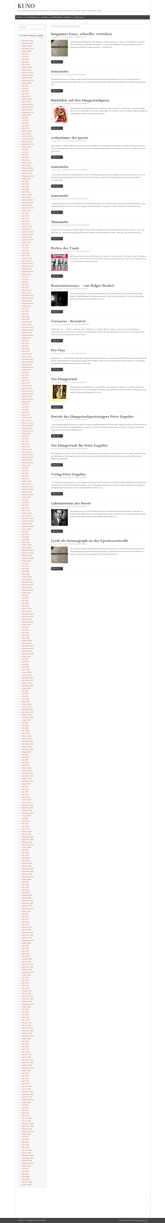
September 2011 (28, 463)
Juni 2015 (25, 343)
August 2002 (26, 752)
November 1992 (27, 1062)
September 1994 (28, 1004)
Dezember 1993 (27, 1028)
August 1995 (26, 975)
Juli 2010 (25, 500)
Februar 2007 (27, 608)
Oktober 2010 (27, 492)
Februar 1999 (27, 863)
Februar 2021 (27, 163)
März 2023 (26, 96)
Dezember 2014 (27, 359)
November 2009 (27, 521)
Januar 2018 (26, 261)
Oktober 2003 (27, 715)
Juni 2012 (25, 439)
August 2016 (26, 306)
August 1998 (26, 879)
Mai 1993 (25, 1047)
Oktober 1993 (27, 1033)
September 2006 (28, 622)
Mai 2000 (25, 824)
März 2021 (26, 160)
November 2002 (27, 744)
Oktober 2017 (27, 269)
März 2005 (26, 670)
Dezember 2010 (27, 486)
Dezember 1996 (27, 932)
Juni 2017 (25, 279)
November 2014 (27, 362)
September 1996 (28, 940)
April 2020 (25, 189)
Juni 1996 (25, 948)
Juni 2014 (25, 375)
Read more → (57, 62)
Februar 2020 (27, 194)
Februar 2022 (27, 131)
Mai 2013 (25, 410)
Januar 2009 (26, 547)
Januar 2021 (26, 165)
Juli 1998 (25, 882)
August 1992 (26, 1070)
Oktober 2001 (27, 778)
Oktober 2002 (27, 747)
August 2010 (26, 497)
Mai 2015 (25, 346)
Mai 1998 (25, 887)
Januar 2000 (26, 834)
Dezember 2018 (27, 232)
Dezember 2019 (27, 200)
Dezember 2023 (27, 72)
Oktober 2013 (27, 396)
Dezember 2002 (27, 741)
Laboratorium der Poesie (71, 503)
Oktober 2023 (27, 78)
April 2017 (25, 285)
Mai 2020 (25, 187)
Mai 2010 (25, 505)
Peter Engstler (57, 74)
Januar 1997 (26, 930)
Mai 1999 (25, 855)
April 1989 (25, 1176)
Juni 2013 (25, 407)
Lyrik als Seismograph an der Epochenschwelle (89, 541)
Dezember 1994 (27, 996)
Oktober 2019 (27, 205)
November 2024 (27, 43)
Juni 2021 (25, 152)
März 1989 (26, 1179)
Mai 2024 (25, 59)
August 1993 (26, 1039)
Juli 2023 (25, 86)
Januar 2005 (26, 675)
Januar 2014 (26, 388)
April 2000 (25, 826)
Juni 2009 (25, 534)
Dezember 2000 (27, 805)
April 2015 (25, 348)
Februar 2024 (27, 67)
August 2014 (26, 370)
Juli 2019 (25, 213)
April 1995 (25, 985)
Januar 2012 (26, 452)
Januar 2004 (26, 707)
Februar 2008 (27, 577)
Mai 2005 (25, 664)
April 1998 (25, 890)
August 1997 (26, 911)
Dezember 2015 (27, 327)
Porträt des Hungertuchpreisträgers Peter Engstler (92, 417)
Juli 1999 (25, 850)
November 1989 (27, 1158)
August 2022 (26, 115)
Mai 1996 (25, 951)
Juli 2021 (25, 149)
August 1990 (26, 1134)
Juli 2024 (25, 54)
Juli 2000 (25, 818)
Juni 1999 (25, 853)
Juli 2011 (25, 468)
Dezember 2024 (27, 41)
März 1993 (26, 1052)
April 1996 (25, 954)
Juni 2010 (25, 502)
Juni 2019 (25, 216)
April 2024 (25, 62)
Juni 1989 (25, 1171)
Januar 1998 (26, 898)
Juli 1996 (25, 946)
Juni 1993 (25, 1044)
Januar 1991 (26, 1121)
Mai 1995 (25, 983)
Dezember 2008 (27, 550)
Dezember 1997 (27, 900)
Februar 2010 (27, 513)
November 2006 (27, 616)
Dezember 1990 (27, 1123)
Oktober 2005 (27, 651)
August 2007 (26, 593)
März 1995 (26, 988)
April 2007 (25, 603)
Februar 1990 (27, 1150)
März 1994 (26, 1020)
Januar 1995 (26, 993)
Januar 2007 (26, 611)
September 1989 (28, 1163)
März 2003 (26, 733)
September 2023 (28, 80)
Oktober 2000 (27, 810)
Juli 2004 (25, 691)
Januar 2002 (26, 770)
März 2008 (26, 574)
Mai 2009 (25, 537)
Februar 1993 (27, 1054)
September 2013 (28, 399)
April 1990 (25, 1145)
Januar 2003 (26, 739)
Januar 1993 (26, 1057)
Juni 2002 (25, 757)
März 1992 (26, 1084)
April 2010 (25, 508)
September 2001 (28, 781)
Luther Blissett (57, 37)
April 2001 (25, 794)
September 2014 (28, 367)
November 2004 (27, 680)
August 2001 (26, 784)
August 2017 (26, 274)
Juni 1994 (25, 1012)
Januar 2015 (26, 356)
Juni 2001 (25, 789)
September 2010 (28, 494)
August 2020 (26, 179)
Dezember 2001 (27, 773)
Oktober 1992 (27, 1065)
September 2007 (28, 590)
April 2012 (25, 444)
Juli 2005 (25, 659)
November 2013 (27, 394)
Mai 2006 (25, 632)
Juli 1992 (25, 1073)
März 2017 (26, 287)
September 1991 (28, 1100)
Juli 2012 (25, 436)
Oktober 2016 (27, 301)
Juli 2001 (25, 786)
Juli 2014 (25, 372)
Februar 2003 (27, 736)
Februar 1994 (27, 1023)
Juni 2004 (25, 693)
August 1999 (26, 847)
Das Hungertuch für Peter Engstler (79, 445)
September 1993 (28, 1036)
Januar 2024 (26, 70)
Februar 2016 (27, 322)
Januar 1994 (26, 1025)
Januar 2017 (26, 293)
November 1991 (27, 1094)
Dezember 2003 (27, 709)
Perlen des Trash (65, 248)
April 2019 (25, 221)
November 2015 (27, 330)
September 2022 (28, 112)
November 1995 (27, 967)
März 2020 (26, 192)
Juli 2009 (25, 532)
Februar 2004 (27, 704)
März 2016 (26, 319)
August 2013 (26, 402)
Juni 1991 (25, 1108)
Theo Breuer (56, 477)
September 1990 (28, 1131)
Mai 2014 (25, 378)
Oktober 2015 (27, 332)
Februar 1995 (27, 991)
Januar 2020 (26, 197)
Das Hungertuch (32, 17)
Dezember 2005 (27, 646)
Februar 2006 (27, 640)
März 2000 (26, 829)
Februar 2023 (27, 99)
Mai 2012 (25, 441)
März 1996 (26, 956)
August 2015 (26, 338)
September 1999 (28, 845)
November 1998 (27, 871)
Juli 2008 (25, 563)
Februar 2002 (27, 768)
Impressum (79, 17)
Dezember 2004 (27, 678)
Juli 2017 (25, 277)
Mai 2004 (25, 696)
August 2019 (26, 210)
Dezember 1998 (27, 869)
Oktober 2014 (27, 364)
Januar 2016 (26, 325)
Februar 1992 (27, 1086)
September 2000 (28, 813)
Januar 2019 (26, 229)
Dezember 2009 (27, 518)
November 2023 (27, 75)
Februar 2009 (27, 545)
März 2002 (26, 765)
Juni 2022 (25, 120)
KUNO (26, 6)
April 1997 (25, 922)
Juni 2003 (25, 725)
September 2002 (28, 749)
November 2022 (27, 107)
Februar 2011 (27, 481)
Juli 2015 (25, 340)
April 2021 (25, 157)
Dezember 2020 (27, 168)
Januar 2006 (26, 643)
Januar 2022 (26, 133)
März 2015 (26, 351)
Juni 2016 (25, 311)
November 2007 (27, 585)
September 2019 (28, 208)
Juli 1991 (25, 1105)
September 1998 (28, 877)
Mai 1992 (25, 1078)
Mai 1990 (25, 1142)
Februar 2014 (27, 386)
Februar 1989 (27, 1182)
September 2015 (28, 335)
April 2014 (25, 380)
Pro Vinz (58, 350)
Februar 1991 (27, 1118)
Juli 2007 (25, 595)
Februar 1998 (27, 895)
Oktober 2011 (27, 460)
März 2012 (26, 447)
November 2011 (27, 457)
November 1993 (27, 1031)
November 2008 (27, 553)
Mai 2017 (25, 282)
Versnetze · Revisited (68, 321)
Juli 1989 (25, 1169)
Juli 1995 (25, 977)
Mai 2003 (25, 728)
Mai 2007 (25, 601)
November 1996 (27, 935)
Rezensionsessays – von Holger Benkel (82, 286)
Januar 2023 (26, 102)
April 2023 (25, 94)
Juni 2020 (25, 184)
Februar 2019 (27, 226)
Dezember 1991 (27, 1092)
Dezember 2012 (27, 423)
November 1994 (27, 999)
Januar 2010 (26, 516)
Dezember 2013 (27, 391)
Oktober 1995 (27, 969)
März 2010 (26, 510)
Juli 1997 (25, 914)
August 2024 (26, 51)
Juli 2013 (25, 404)
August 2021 (26, 147)
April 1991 (25, 1113)
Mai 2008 (25, 569)
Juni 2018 (25, 248)
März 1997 (26, 924)
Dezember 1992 (27, 1060)
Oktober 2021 (27, 141)
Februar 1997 (27, 927)
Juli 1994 (25, 1009)
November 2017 (27, 266)
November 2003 (27, 712)
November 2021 (27, 139)
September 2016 (28, 303)
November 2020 (27, 171)
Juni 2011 (25, 471)
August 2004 (26, 688)
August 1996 (26, 943)
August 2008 (26, 561)
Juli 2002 (25, 755)
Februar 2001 (27, 800)
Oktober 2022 (27, 110)
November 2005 (27, 648)
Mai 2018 (25, 250)
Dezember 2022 (27, 104)
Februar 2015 (27, 354)
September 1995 (28, 972)
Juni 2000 (25, 821)
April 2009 (25, 539)
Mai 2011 (25, 473)
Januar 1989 (26, 1184)
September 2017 (28, 271)
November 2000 (27, 808)
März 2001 (26, 797)
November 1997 (27, 903)
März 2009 (26, 542)
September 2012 (28, 431)
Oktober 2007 (27, 587)
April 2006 (25, 635)
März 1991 (26, 1115)
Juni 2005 (25, 662)
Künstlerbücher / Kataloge (61, 17)
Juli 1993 (25, 1041)
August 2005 (26, 656)
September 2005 (28, 654)
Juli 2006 (25, 627)
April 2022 (25, 126)
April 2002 (25, 763)
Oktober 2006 (27, 619)
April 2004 (25, 699)
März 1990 (26, 1147)
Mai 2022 (25, 123)
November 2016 (27, 298)
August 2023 (26, 83)
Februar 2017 (27, 290)
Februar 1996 (27, 959)
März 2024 (26, 64)
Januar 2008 (26, 579)
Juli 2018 (25, 245)
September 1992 (28, 1068)
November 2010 (27, 489)
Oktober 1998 (27, 874)
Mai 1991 (25, 1110)
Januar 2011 (26, 484)
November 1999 (27, 839)
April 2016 (25, 317)
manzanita (59, 71)
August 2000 (26, 816)
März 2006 (26, 638)
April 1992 (25, 1081)
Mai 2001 (25, 792)
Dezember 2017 (27, 263)
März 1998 (26, 892)
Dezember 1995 (27, 964)
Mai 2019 (25, 218)
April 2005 (25, 667)
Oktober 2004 (27, 683)
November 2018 (27, 234)
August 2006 (26, 624)
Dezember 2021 (27, 136)
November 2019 (27, 202)
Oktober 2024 (27, 46)
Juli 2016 (25, 309)
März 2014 (26, 383)
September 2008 (28, 558)
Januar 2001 (26, 802)
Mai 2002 (25, 760)
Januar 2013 (26, 420)
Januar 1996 (26, 962)
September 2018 (28, 240)
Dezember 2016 (27, 295)
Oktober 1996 (27, 938)
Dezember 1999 (27, 837)
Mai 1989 (25, 1174)
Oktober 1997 (27, 906)
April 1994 (25, 1017)
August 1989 (26, 1166)
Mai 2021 (25, 155)
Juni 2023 (25, 88)
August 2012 (26, 433)
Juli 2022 (25, 118)
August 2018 (26, 242)
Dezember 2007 (27, 582)
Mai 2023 (25, 91)
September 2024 (28, 49)
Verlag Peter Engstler (68, 474)
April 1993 (25, 1049)
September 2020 (28, 176)
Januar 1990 (26, 1153)
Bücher (19, 17)
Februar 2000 (27, 831)
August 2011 (26, 465)
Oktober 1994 (27, 1001)
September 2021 (28, 144)
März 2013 (26, 415)
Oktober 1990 (27, 1129)
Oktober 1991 (27, 1097)
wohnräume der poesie (69, 138)
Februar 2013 (27, 417)
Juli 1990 (25, 1137)
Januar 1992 (26, 1089)
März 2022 (26, 128)
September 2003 (28, 717)
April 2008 (25, 571)
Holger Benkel (57, 141)
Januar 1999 (26, 866)
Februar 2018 (27, 258)
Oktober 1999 (27, 842)
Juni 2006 (25, 630)
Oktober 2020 (27, 173)
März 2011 (26, 478)
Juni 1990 (25, 1139)
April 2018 (25, 253)
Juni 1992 (25, 1076)
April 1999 (25, 858)
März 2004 (26, 701)
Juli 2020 (25, 181)
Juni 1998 (25, 885)
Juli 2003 (25, 723)
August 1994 (26, 1007)
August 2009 (26, 529)
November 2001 (27, 776)
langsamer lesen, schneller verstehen (81, 34)
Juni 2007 (25, 598)
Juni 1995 (25, 980)
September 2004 (28, 686)
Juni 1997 (25, 916)
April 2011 (25, 476)
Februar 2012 (27, 449)
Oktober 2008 (27, 555)
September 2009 (28, 526)
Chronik (44, 17)
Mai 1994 (25, 1015)
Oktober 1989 (27, 1161)
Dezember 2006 (27, 614)
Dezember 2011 (27, 455)
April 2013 (25, 412)
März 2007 (26, 606)
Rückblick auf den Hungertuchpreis (80, 100)
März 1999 (26, 861)
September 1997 (28, 908)
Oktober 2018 (27, 237)
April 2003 (25, 731)
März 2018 (26, 255)
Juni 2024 (25, 56)
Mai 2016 (25, 314)
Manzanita (59, 222)
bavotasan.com (142, 1220)
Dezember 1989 (27, 1155)
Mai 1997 (25, 919)
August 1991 (26, 1102)
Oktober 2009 (27, 524)
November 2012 (27, 425)
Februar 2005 (27, 672)
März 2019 (26, 224)
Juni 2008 (25, 566)
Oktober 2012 (27, 428)
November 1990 (27, 1126)
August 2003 (26, 720)
